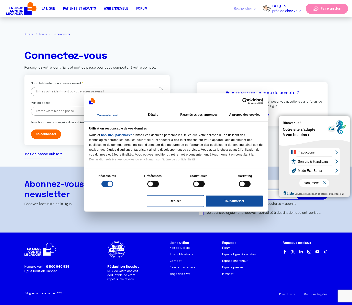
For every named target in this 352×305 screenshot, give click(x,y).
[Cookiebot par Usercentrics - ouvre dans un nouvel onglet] (245, 101)
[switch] (153, 184)
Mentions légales (316, 294)
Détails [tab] (153, 114)
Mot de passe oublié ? (43, 154)
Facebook (285, 252)
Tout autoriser (234, 201)
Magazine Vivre (180, 274)
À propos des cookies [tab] (245, 114)
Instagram (309, 252)
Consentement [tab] (107, 115)
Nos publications (181, 254)
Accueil (28, 34)
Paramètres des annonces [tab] (199, 114)
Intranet (228, 274)
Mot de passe (41, 103)
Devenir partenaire (183, 267)
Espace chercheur (235, 261)
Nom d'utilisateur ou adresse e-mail (56, 83)
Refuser (175, 201)
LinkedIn (301, 252)
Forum (141, 8)
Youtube (317, 252)
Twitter (293, 252)
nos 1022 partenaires (117, 135)
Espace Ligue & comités (239, 254)
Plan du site (287, 294)
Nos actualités (180, 248)
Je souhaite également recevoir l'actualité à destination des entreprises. (264, 213)
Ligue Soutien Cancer (40, 271)
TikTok (325, 252)
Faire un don (331, 8)
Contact (176, 261)
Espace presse (232, 267)
